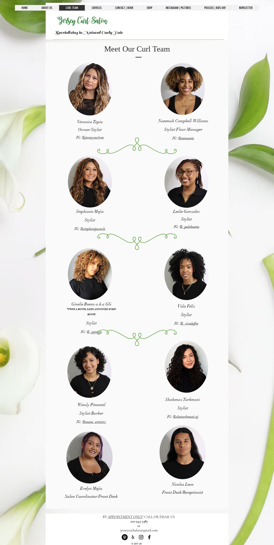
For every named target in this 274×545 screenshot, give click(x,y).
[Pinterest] (125, 537)
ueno (195, 227)
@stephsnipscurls (92, 229)
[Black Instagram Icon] (141, 537)
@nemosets (186, 138)
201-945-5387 (139, 521)
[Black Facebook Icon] (149, 537)
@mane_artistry (94, 422)
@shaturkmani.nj (185, 416)
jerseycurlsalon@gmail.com (139, 530)
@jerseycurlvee (93, 137)
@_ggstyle (94, 332)
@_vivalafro (189, 323)
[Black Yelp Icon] (133, 537)
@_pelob (186, 227)
